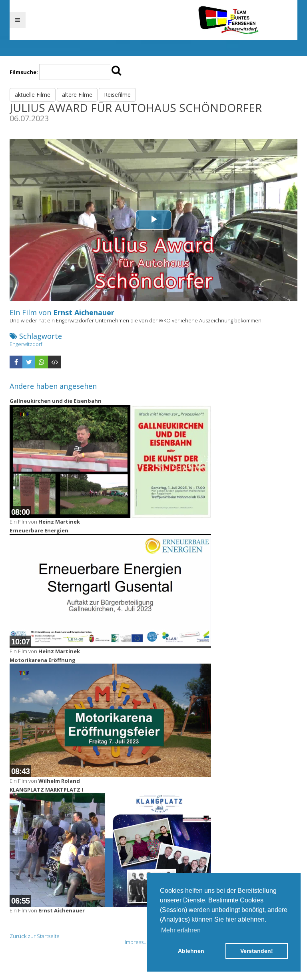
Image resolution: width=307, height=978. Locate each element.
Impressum (138, 942)
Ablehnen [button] (191, 951)
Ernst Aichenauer (83, 312)
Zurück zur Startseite (35, 936)
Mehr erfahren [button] (181, 930)
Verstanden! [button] (256, 951)
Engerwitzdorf (26, 344)
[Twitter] (28, 362)
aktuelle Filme (32, 94)
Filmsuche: (24, 72)
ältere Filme (77, 94)
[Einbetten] (54, 362)
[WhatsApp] (41, 362)
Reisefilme (117, 94)
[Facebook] (16, 362)
